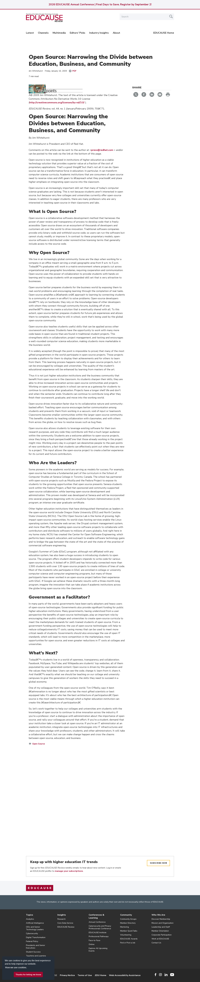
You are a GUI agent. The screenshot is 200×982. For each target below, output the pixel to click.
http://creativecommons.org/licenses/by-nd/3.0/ (57, 102)
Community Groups (128, 919)
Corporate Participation (162, 935)
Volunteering (125, 935)
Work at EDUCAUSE (160, 938)
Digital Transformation (35, 937)
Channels (43, 32)
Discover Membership (161, 919)
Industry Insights (99, 32)
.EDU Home (100, 975)
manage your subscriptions (69, 871)
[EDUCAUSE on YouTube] (172, 975)
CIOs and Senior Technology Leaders (35, 928)
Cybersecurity (32, 933)
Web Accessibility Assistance (125, 975)
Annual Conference (97, 922)
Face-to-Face (94, 940)
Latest (30, 32)
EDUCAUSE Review (65, 927)
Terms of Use (85, 975)
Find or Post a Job (127, 942)
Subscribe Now (158, 863)
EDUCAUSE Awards (129, 938)
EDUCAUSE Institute (97, 932)
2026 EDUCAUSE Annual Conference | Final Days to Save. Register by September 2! (100, 4)
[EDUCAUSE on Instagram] (160, 975)
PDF (74, 71)
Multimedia (59, 32)
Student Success (33, 952)
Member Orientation (160, 931)
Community (126, 914)
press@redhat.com (102, 150)
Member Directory (128, 923)
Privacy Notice (67, 975)
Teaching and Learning (36, 956)
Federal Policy (32, 941)
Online (91, 944)
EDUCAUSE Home (163, 32)
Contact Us (156, 942)
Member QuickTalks (128, 931)
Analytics (30, 919)
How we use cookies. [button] (16, 967)
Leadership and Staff (161, 927)
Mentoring (124, 927)
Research (61, 919)
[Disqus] (77, 787)
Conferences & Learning (96, 916)
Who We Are (158, 914)
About (116, 32)
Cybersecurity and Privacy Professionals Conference (100, 927)
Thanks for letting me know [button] (28, 974)
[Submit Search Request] (171, 16)
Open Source (38, 743)
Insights (61, 914)
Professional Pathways (99, 936)
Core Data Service (65, 923)
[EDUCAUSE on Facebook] (155, 975)
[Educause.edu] (39, 887)
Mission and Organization (162, 923)
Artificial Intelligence (35, 923)
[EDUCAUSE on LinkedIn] (166, 975)
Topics (29, 914)
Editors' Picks (77, 32)
